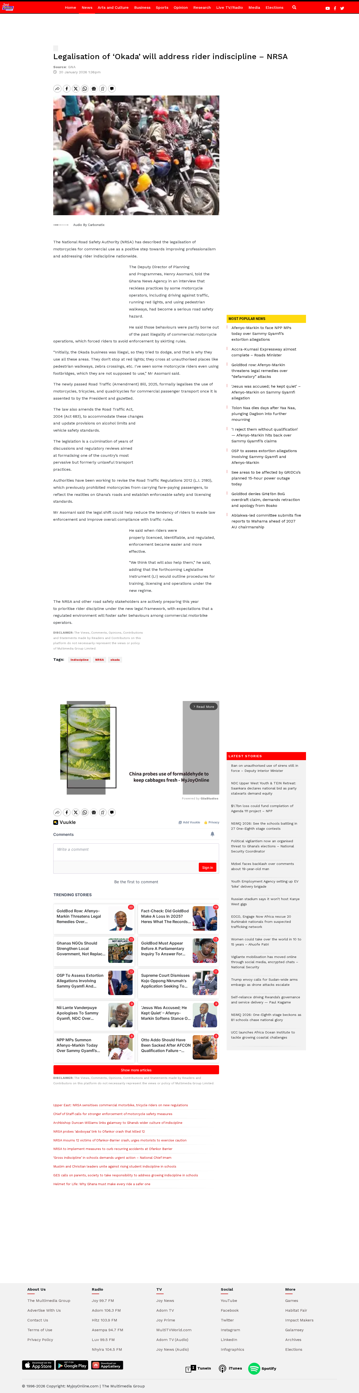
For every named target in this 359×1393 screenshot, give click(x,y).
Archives (293, 1339)
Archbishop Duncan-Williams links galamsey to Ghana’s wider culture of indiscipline (117, 1123)
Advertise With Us (44, 1310)
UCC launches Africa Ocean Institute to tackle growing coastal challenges (263, 1037)
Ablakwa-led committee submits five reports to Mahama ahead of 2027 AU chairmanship (266, 521)
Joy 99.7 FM (103, 1300)
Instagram (230, 1330)
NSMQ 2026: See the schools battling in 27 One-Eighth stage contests (264, 828)
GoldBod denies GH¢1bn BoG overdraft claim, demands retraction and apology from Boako (266, 499)
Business (142, 7)
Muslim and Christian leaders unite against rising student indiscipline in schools (114, 1166)
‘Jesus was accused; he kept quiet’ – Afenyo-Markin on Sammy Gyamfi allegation (266, 392)
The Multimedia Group (48, 1300)
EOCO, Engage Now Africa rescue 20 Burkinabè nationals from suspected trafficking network (261, 924)
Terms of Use (39, 1330)
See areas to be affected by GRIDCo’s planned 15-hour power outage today (266, 478)
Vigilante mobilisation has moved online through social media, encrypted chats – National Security (264, 964)
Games (291, 1300)
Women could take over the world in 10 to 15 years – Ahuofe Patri (266, 944)
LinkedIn (229, 1339)
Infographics (232, 1349)
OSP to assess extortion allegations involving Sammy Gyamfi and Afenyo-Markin (264, 456)
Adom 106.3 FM (106, 1310)
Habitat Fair (296, 1310)
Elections (274, 7)
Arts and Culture (113, 7)
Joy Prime (165, 1320)
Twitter (227, 1320)
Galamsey (294, 1330)
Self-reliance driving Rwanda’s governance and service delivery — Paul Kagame (265, 1002)
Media (254, 7)
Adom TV (165, 1310)
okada (115, 659)
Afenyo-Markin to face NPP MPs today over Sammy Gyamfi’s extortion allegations (261, 333)
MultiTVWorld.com (173, 1330)
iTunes (235, 1368)
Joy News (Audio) (172, 1349)
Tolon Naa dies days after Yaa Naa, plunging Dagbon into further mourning (264, 413)
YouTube (229, 1300)
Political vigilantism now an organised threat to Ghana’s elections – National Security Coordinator (262, 848)
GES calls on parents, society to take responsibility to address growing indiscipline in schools (125, 1175)
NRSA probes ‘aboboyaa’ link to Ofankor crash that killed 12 (99, 1131)
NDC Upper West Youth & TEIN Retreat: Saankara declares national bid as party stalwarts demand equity (263, 790)
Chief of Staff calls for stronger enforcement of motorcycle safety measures (112, 1114)
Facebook (230, 1310)
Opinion (181, 7)
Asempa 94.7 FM (107, 1330)
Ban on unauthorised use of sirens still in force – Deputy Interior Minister (264, 771)
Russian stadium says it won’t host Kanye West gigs (265, 904)
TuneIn (203, 1368)
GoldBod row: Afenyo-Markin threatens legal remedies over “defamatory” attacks (260, 370)
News (87, 7)
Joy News (165, 1300)
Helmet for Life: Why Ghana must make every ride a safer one (101, 1184)
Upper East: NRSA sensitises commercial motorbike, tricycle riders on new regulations (120, 1105)
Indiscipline (80, 659)
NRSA (99, 659)
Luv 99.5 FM (103, 1339)
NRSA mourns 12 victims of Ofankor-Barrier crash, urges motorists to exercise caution (120, 1140)
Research (202, 7)
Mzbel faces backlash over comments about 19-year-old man (262, 869)
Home (70, 7)
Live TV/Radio (229, 7)
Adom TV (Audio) (172, 1339)
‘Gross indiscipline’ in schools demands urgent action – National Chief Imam (112, 1157)
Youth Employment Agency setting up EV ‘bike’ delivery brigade (264, 886)
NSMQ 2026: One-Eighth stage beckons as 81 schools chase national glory (266, 1020)
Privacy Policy (40, 1339)
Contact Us (37, 1320)
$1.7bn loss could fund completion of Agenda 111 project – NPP (262, 811)
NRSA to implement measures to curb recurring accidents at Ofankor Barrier (112, 1149)
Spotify (268, 1368)
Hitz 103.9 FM (104, 1320)
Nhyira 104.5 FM (107, 1349)
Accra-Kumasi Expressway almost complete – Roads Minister (264, 352)
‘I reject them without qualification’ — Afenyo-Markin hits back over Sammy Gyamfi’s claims (265, 435)
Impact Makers (299, 1320)
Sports (162, 7)
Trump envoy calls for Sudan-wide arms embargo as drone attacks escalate (264, 985)
